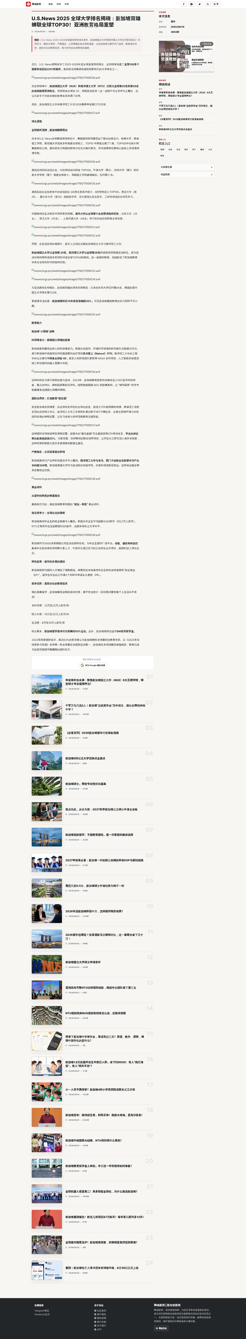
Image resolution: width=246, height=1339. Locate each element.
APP (98, 1329)
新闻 (162, 149)
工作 (210, 149)
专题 (66, 4)
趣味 (202, 149)
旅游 (162, 155)
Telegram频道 (41, 1310)
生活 (178, 149)
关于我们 (101, 1325)
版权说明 (101, 1318)
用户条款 (101, 1321)
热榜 (59, 4)
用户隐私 (101, 1314)
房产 (194, 149)
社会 (170, 149)
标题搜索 (165, 174)
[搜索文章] (208, 4)
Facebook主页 (42, 1314)
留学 (173, 21)
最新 (51, 4)
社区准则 (101, 1310)
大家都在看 (166, 167)
